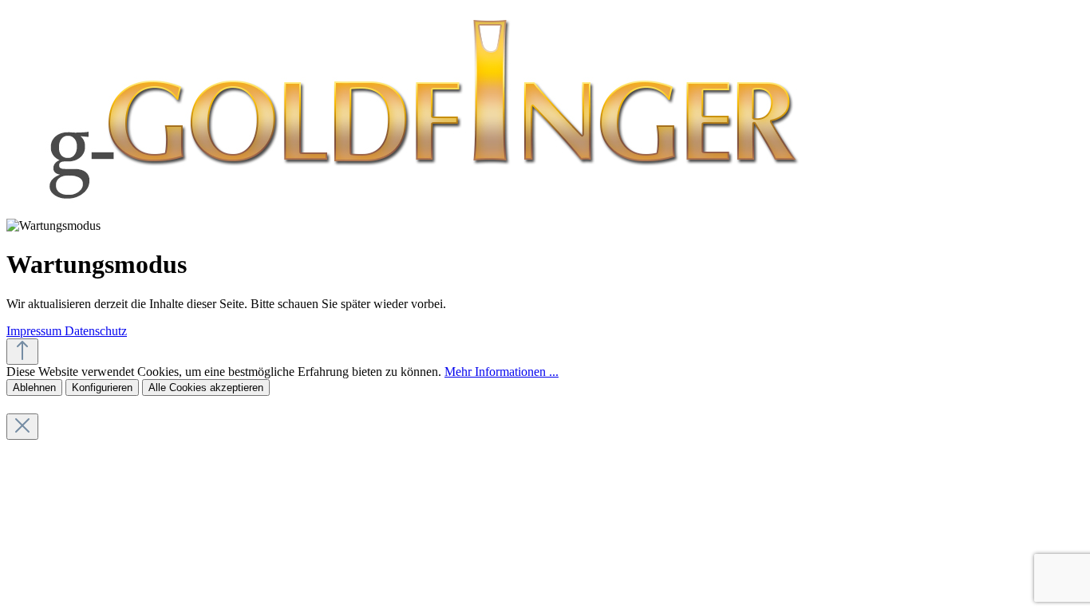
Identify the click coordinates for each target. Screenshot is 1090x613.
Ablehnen (34, 388)
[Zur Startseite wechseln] (419, 211)
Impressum (35, 331)
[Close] (22, 426)
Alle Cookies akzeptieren (205, 388)
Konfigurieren (102, 388)
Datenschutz (96, 331)
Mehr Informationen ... (501, 371)
